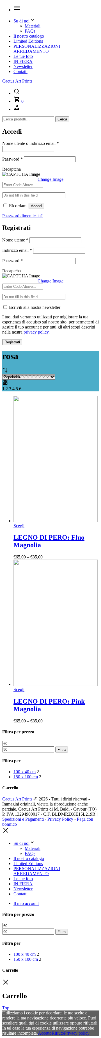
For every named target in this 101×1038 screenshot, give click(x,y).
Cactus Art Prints (17, 81)
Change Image (50, 179)
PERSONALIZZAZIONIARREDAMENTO (36, 49)
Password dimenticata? (22, 215)
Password (12, 159)
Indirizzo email (17, 250)
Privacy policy (76, 1033)
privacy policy (36, 332)
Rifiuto (58, 1033)
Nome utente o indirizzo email (30, 143)
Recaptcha (11, 169)
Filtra (62, 749)
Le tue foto (23, 56)
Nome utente (15, 240)
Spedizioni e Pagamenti (23, 819)
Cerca (62, 119)
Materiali (32, 26)
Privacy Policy (60, 819)
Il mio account (26, 903)
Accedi (36, 206)
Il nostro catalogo (28, 36)
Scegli (18, 525)
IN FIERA (23, 61)
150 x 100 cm (25, 776)
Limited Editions (28, 41)
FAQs (30, 31)
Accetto (45, 1033)
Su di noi (21, 21)
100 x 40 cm (24, 771)
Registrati (12, 342)
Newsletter (23, 66)
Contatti (20, 71)
